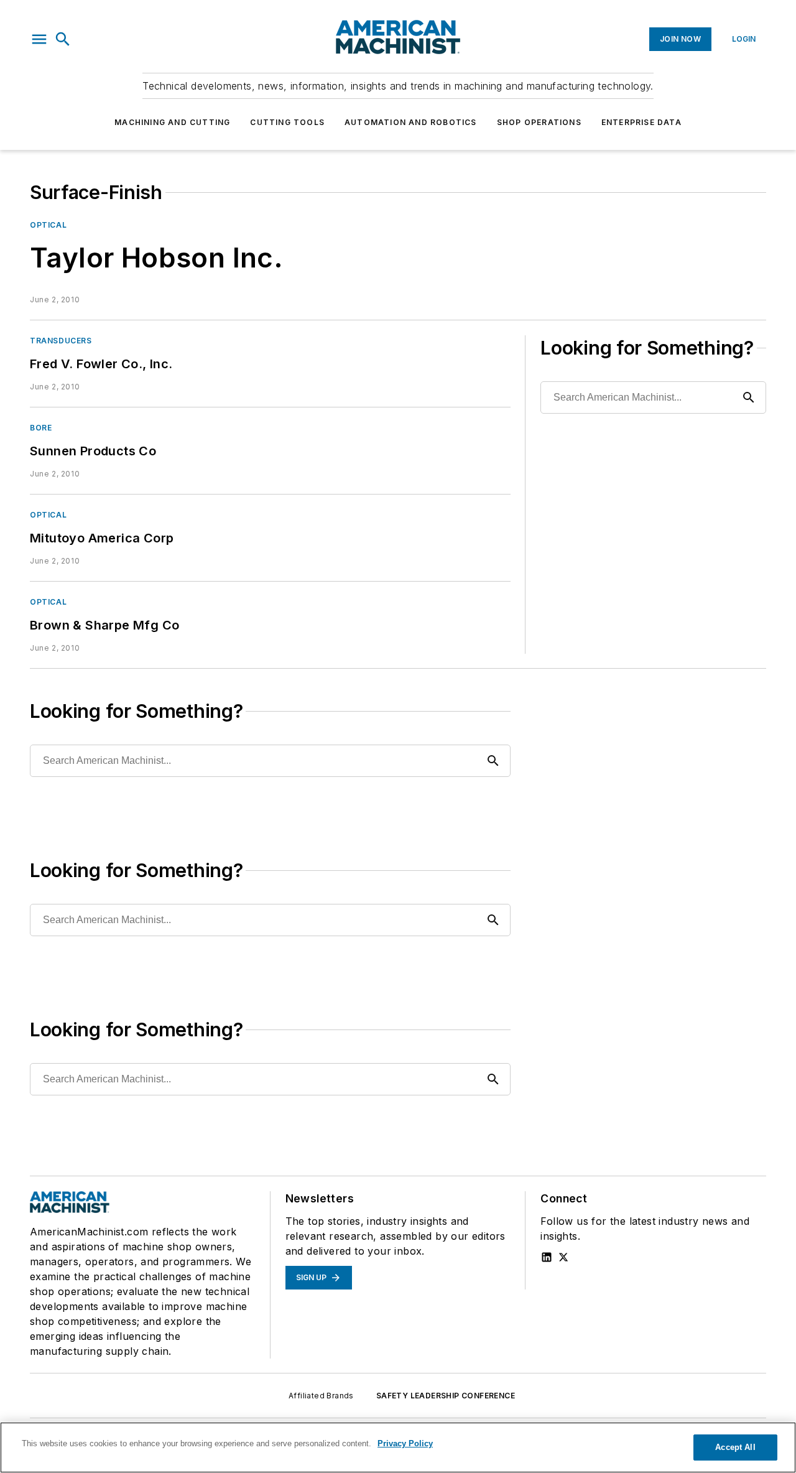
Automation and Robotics (411, 122)
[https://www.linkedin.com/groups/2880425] (546, 1257)
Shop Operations (539, 122)
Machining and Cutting (172, 122)
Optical (48, 225)
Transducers (61, 340)
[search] (62, 39)
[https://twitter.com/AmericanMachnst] (563, 1257)
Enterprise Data (641, 122)
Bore (41, 427)
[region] (398, 1447)
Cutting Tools (287, 122)
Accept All (735, 1447)
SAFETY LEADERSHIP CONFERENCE (445, 1395)
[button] (39, 39)
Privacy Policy (405, 1443)
